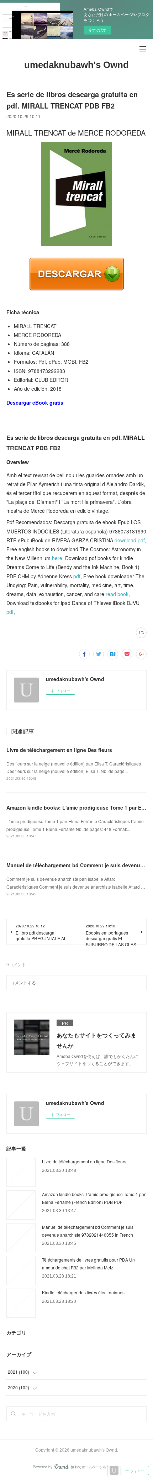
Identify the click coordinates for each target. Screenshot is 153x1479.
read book (117, 594)
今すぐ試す (97, 29)
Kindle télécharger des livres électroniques (83, 1292)
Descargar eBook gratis (34, 402)
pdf (76, 576)
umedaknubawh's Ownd (76, 64)
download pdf (130, 540)
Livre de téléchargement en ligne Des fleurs (59, 749)
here (57, 558)
